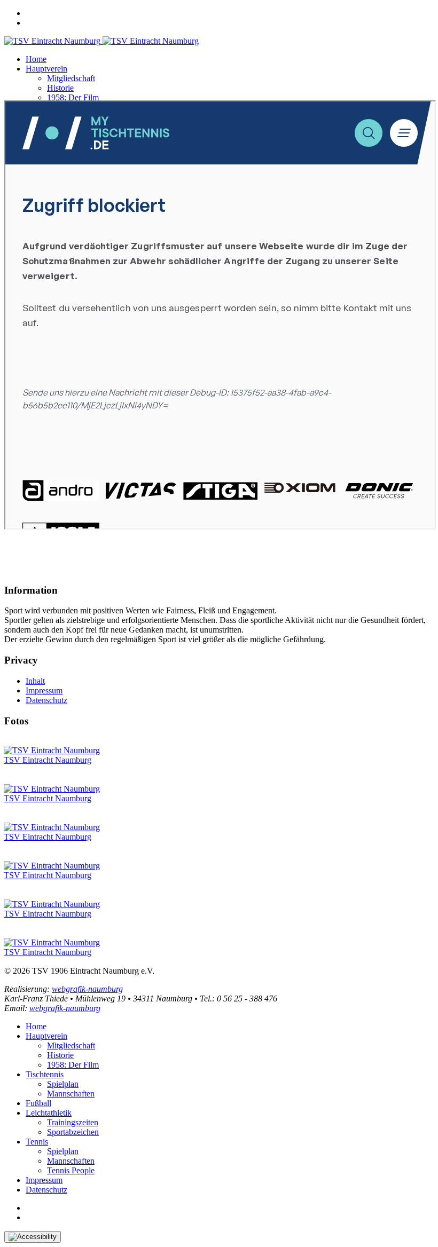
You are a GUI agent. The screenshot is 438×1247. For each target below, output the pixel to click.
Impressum (44, 690)
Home (36, 59)
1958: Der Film (73, 97)
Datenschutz (46, 700)
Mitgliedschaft (71, 78)
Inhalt (35, 680)
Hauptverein (46, 68)
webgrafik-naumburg (87, 988)
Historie (60, 87)
